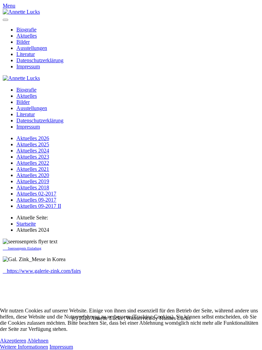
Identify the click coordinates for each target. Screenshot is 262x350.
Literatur (25, 54)
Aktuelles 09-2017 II (38, 206)
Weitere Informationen (24, 347)
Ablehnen (37, 341)
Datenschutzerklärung (39, 60)
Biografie (26, 29)
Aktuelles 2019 (32, 181)
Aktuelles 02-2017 (36, 194)
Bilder (23, 42)
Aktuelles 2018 (32, 187)
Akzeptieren (13, 341)
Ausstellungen (31, 48)
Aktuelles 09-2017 (36, 200)
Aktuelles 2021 (32, 169)
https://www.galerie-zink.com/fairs (42, 271)
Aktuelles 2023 (32, 157)
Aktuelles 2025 (32, 144)
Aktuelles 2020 (32, 175)
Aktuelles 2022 (32, 163)
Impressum (28, 66)
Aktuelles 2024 (32, 150)
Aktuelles (26, 36)
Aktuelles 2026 (32, 138)
